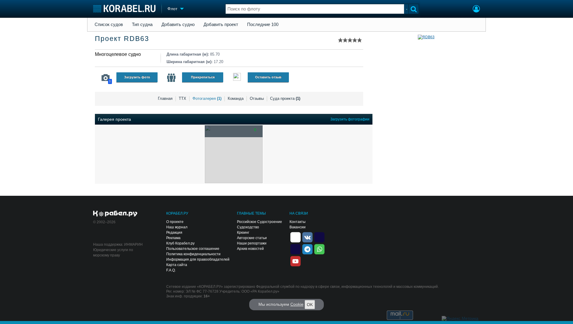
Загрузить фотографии (349, 119)
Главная (165, 98)
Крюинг (243, 232)
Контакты (297, 222)
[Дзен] (295, 236)
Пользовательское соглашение (192, 249)
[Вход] (476, 9)
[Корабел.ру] (115, 214)
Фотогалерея (206, 98)
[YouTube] (295, 260)
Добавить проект (221, 24)
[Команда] (171, 77)
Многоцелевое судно (118, 54)
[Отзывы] (237, 77)
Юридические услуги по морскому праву (113, 252)
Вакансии (297, 227)
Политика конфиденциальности (193, 254)
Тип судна (142, 24)
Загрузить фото (137, 77)
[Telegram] (307, 248)
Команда (236, 98)
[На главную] (124, 8)
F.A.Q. (171, 270)
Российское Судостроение (259, 222)
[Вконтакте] (307, 236)
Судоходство (248, 227)
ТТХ (182, 98)
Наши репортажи (252, 243)
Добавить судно (178, 24)
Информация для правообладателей (197, 259)
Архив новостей (250, 249)
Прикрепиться (203, 77)
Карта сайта (176, 265)
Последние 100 (262, 24)
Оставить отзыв (268, 77)
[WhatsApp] (319, 248)
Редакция (174, 232)
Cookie (297, 304)
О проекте (175, 222)
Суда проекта (285, 98)
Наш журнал (176, 227)
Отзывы (257, 98)
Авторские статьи (252, 238)
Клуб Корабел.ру (180, 243)
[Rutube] (319, 236)
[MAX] (295, 248)
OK (310, 304)
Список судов (109, 24)
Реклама (173, 238)
